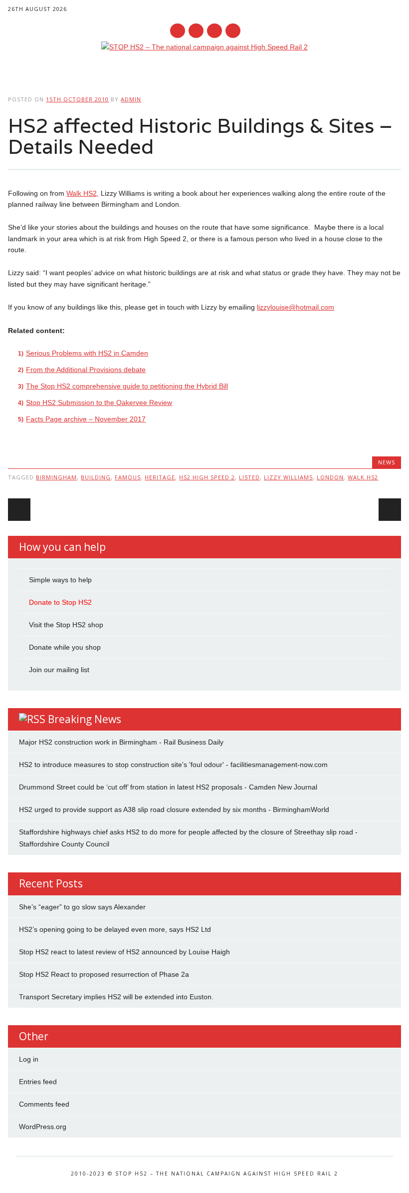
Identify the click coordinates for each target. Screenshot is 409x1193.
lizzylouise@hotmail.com (295, 307)
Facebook (177, 30)
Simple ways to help (60, 580)
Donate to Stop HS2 (60, 602)
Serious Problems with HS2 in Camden (87, 353)
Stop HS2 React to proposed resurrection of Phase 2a (104, 974)
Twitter (196, 30)
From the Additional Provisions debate (86, 370)
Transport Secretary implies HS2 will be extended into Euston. (116, 997)
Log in (28, 1059)
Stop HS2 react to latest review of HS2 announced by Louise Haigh (124, 952)
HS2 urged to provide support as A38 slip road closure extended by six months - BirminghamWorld (174, 809)
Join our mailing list (59, 670)
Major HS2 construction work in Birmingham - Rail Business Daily (121, 742)
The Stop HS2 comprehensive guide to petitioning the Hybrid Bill (127, 386)
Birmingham (56, 477)
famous (128, 477)
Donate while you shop (65, 647)
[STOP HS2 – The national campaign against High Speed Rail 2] (204, 47)
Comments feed (44, 1104)
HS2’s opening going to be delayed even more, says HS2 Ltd (115, 929)
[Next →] (390, 509)
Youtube (214, 30)
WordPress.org (42, 1127)
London (330, 477)
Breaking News (84, 719)
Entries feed (38, 1082)
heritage (160, 477)
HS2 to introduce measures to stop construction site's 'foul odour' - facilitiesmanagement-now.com (173, 765)
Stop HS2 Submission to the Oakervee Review (99, 402)
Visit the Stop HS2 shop (66, 625)
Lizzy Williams (288, 477)
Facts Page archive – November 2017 (86, 419)
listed (249, 477)
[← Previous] (19, 509)
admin (131, 99)
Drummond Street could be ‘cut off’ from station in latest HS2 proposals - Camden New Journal (168, 787)
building (96, 477)
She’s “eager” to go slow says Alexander (82, 907)
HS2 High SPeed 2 (207, 477)
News (386, 462)
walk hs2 (363, 477)
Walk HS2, (82, 193)
